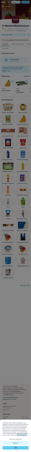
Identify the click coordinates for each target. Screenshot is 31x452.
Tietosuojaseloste (22, 435)
